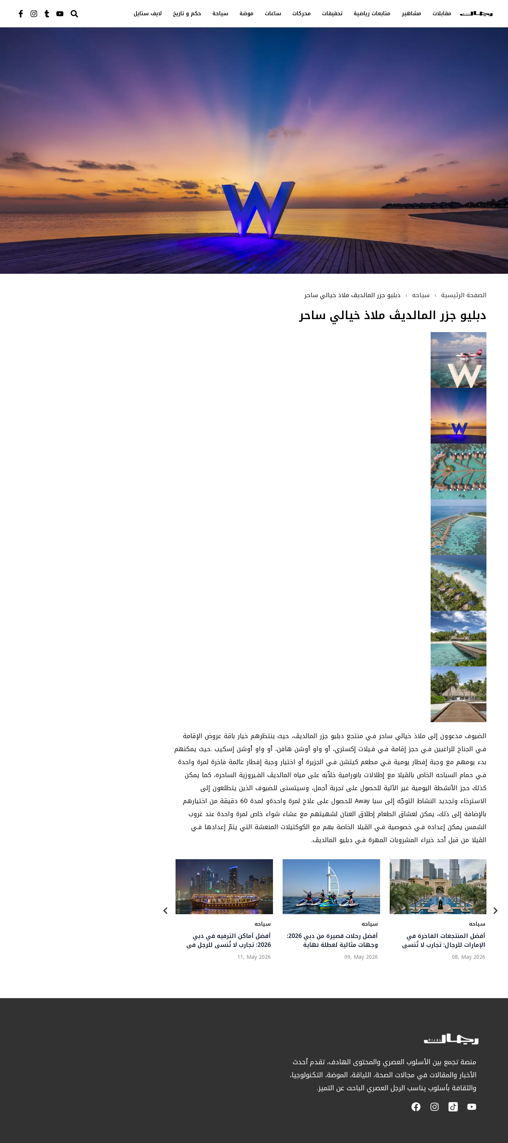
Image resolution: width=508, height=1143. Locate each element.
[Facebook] (416, 1106)
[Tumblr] (47, 13)
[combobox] (90, 13)
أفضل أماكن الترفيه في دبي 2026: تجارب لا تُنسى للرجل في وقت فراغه (228, 940)
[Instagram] (34, 13)
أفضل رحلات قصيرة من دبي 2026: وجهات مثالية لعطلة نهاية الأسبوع (332, 940)
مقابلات (442, 14)
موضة (246, 14)
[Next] (495, 912)
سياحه (421, 295)
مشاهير (411, 14)
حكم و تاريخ (187, 14)
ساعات (273, 14)
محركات (301, 14)
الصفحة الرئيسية (463, 295)
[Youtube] (60, 13)
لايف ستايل (148, 14)
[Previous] (165, 912)
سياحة (220, 14)
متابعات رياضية (372, 14)
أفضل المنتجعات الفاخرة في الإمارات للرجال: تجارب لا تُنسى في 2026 (443, 940)
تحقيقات (332, 14)
